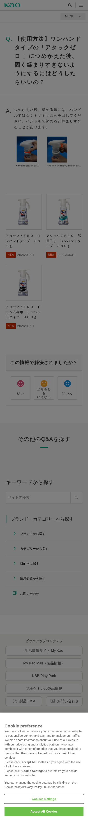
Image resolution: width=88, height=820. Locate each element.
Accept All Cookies (43, 811)
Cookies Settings (44, 799)
